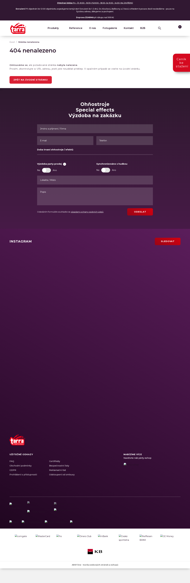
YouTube (172, 443)
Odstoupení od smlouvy (62, 474)
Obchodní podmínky (21, 465)
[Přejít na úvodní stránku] (18, 28)
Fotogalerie (110, 28)
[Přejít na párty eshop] (152, 475)
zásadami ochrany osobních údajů (87, 212)
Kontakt (129, 28)
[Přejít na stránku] (14, 522)
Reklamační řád (57, 470)
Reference (75, 28)
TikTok (177, 443)
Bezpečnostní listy (59, 465)
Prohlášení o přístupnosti (23, 474)
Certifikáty (54, 461)
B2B (142, 28)
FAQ (12, 461)
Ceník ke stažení (182, 62)
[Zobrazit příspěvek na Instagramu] (51, 271)
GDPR (13, 470)
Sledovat (168, 241)
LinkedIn (167, 443)
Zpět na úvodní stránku (31, 79)
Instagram (162, 443)
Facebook (157, 443)
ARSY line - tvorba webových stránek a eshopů (95, 565)
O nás (92, 28)
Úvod (12, 42)
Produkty (53, 28)
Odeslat (140, 211)
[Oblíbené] (172, 28)
